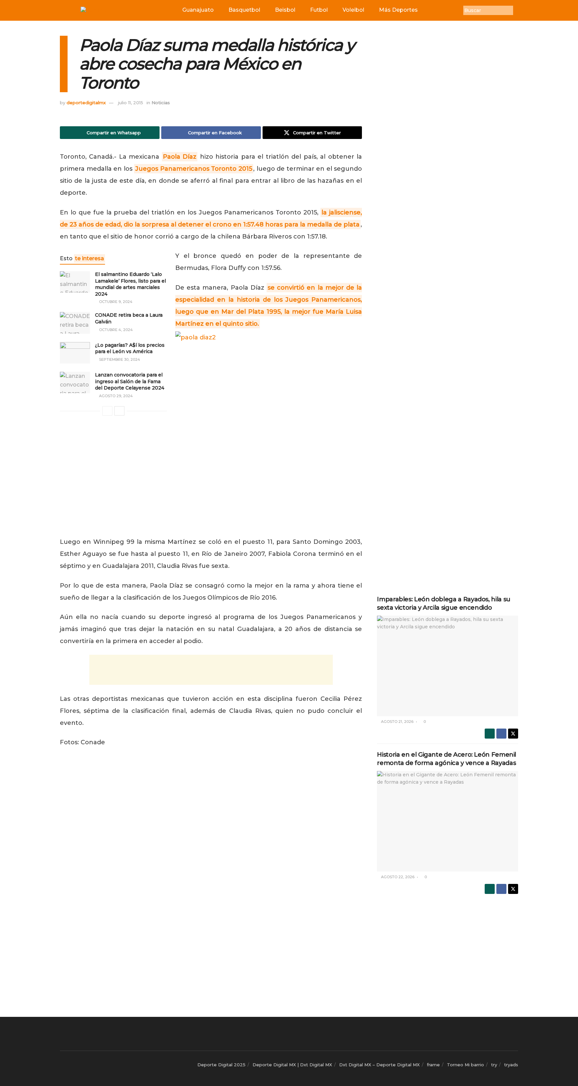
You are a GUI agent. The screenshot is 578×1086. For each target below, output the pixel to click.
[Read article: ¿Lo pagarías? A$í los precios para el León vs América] (75, 352)
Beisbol (285, 10)
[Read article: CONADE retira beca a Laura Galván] (75, 322)
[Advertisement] (211, 670)
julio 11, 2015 (130, 102)
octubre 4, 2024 (115, 329)
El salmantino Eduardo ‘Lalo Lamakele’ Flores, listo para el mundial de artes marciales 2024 (130, 284)
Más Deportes (398, 10)
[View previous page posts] (107, 411)
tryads (511, 1064)
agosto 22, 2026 (397, 877)
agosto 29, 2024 (115, 396)
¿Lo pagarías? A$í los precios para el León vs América (130, 348)
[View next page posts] (119, 411)
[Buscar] (518, 10)
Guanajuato (198, 10)
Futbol (319, 10)
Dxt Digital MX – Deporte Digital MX (379, 1064)
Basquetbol (244, 10)
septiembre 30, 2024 (119, 359)
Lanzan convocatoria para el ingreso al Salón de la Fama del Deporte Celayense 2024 (129, 381)
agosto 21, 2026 (396, 721)
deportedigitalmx (86, 102)
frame (433, 1064)
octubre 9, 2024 (115, 301)
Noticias (161, 102)
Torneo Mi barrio (465, 1064)
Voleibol (353, 10)
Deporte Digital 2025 (221, 1064)
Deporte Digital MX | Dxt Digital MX (292, 1064)
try (494, 1064)
